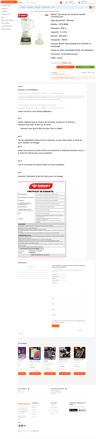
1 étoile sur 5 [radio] (61, 274)
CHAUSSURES (62, 362)
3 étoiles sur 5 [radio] (63, 274)
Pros (53, 298)
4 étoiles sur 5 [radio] (64, 274)
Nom (53, 309)
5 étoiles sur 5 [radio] (65, 274)
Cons (53, 303)
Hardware (34, 409)
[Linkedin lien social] (92, 72)
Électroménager (47, 365)
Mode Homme (65, 361)
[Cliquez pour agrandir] (18, 44)
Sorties (52, 414)
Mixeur (53, 364)
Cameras (34, 411)
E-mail (54, 315)
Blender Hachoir (47, 364)
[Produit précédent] (91, 11)
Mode (60, 361)
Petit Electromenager (48, 362)
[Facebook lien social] (87, 72)
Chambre (34, 416)
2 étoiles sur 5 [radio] (62, 274)
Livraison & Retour (55, 411)
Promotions (53, 405)
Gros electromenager (23, 11)
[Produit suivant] (94, 11)
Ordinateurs (34, 407)
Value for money (55, 276)
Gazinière (31, 11)
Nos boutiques (54, 407)
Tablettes (31, 362)
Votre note (55, 274)
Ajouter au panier (65, 67)
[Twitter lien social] (89, 72)
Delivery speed (55, 280)
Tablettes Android (18, 361)
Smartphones (35, 405)
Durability (54, 278)
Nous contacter (54, 409)
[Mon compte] (82, 7)
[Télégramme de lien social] (94, 72)
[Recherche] (61, 2)
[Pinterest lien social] (90, 72)
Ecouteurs (34, 414)
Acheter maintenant (85, 67)
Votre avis (54, 282)
